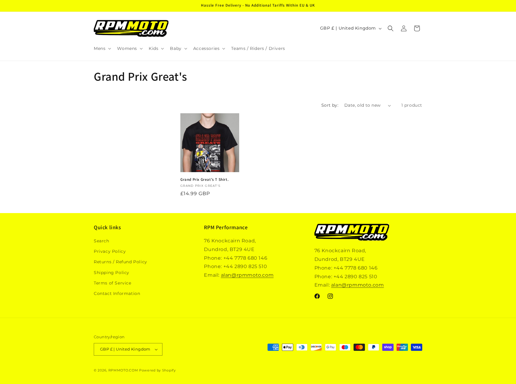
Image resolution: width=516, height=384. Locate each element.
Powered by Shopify (157, 370)
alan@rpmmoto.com (247, 275)
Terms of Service (112, 283)
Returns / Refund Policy (120, 261)
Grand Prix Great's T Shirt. (204, 179)
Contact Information (117, 293)
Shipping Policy (111, 272)
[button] (101, 48)
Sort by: (329, 105)
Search (101, 241)
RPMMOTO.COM (123, 370)
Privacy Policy (110, 251)
